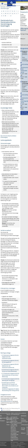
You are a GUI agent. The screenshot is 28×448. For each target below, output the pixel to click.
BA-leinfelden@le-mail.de (23, 70)
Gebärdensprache (20, 444)
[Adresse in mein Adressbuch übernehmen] (21, 51)
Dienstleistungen (5, 8)
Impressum (25, 1)
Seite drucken (5, 408)
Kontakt (19, 1)
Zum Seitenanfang (13, 408)
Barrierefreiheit (14, 442)
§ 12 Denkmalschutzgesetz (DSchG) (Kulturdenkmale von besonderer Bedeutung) (10, 375)
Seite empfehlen (7, 410)
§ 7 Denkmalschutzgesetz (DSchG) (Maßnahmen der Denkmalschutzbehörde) (10, 366)
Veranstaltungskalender (3, 417)
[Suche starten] (27, 4)
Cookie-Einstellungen (16, 445)
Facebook (8, 421)
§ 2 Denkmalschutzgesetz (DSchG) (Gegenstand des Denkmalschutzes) (10, 356)
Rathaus (8, 7)
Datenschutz (14, 447)
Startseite (3, 7)
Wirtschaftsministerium (6, 401)
